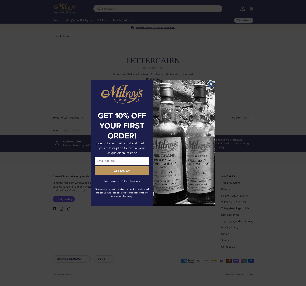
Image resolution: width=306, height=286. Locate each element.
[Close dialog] (211, 84)
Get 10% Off (122, 170)
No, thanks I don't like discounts (122, 181)
